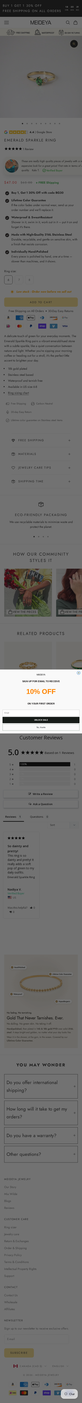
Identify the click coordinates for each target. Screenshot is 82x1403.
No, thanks (41, 727)
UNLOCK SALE (41, 720)
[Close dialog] (78, 673)
